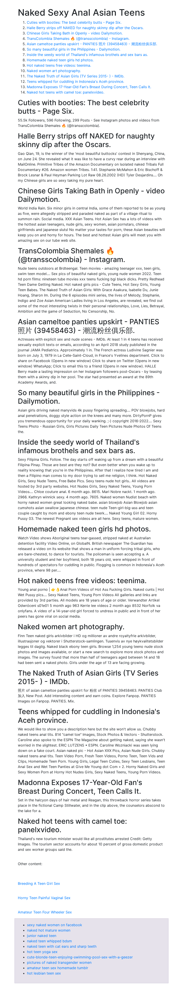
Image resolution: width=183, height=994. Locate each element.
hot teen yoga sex (42, 951)
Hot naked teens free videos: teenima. (59, 65)
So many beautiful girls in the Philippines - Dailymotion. (73, 49)
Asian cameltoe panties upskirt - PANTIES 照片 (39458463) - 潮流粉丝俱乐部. (92, 44)
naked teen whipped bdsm (49, 941)
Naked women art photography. (54, 70)
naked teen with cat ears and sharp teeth (61, 946)
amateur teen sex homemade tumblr (57, 968)
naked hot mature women (48, 930)
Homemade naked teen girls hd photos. (60, 60)
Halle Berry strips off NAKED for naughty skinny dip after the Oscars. (85, 28)
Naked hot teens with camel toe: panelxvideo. (65, 92)
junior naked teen (41, 935)
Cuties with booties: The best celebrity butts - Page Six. (74, 22)
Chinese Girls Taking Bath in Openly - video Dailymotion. (75, 33)
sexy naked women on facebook (54, 925)
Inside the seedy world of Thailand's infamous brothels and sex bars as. (87, 54)
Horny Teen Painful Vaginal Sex (44, 898)
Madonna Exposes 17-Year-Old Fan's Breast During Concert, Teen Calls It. (89, 87)
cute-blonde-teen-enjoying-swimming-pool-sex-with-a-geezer (80, 957)
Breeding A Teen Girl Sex (39, 883)
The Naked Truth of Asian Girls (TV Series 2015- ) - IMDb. (75, 76)
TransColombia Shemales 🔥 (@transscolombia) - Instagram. (78, 38)
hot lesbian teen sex (44, 973)
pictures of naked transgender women (59, 962)
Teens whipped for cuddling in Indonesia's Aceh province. (75, 81)
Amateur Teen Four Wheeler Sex (45, 912)
